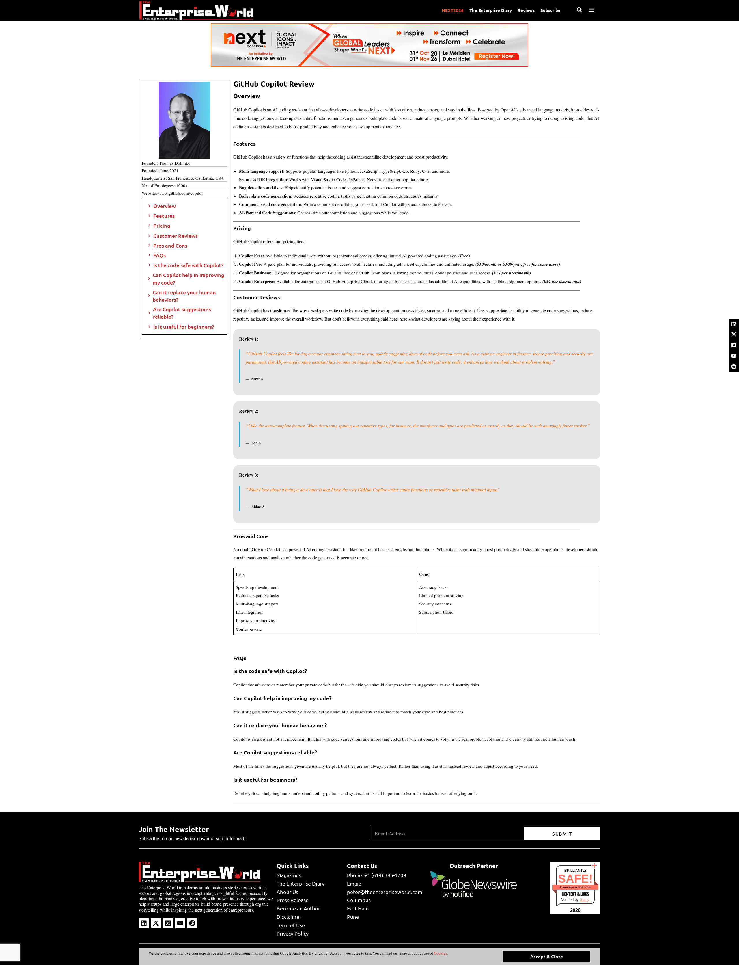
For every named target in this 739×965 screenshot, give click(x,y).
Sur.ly (584, 899)
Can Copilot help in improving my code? (188, 278)
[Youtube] (734, 356)
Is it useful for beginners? (183, 326)
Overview (164, 205)
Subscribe (550, 10)
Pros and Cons (170, 245)
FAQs (160, 255)
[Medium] (734, 345)
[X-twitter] (734, 334)
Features (164, 215)
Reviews (526, 10)
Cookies (440, 953)
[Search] (579, 9)
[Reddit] (734, 366)
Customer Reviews (175, 235)
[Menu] (591, 10)
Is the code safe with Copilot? (188, 265)
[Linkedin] (734, 324)
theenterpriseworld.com (575, 887)
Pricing (161, 225)
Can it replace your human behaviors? (184, 296)
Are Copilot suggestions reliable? (182, 313)
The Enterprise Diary (490, 10)
